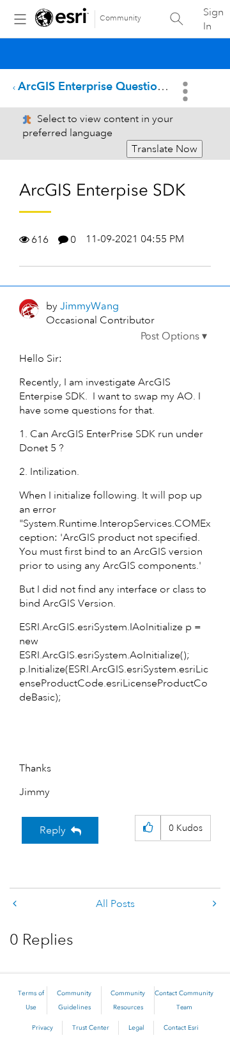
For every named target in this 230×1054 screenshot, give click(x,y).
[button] (174, 336)
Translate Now (164, 149)
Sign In (213, 19)
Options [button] (186, 91)
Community (120, 18)
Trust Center (90, 1028)
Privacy (42, 1028)
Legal (136, 1028)
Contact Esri (181, 1028)
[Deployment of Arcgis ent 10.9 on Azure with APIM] (213, 904)
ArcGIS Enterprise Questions (93, 86)
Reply (53, 830)
